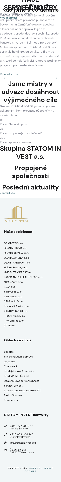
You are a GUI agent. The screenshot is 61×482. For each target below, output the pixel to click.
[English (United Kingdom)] (50, 27)
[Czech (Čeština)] (50, 8)
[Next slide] (56, 78)
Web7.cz (35, 468)
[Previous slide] (4, 78)
